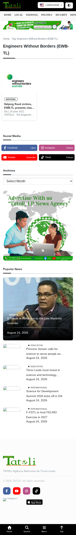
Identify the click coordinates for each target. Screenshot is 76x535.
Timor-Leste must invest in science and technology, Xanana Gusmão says (43, 373)
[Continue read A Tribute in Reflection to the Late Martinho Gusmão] (38, 308)
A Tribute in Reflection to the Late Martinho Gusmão (34, 321)
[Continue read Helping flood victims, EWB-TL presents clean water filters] (19, 81)
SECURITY (61, 15)
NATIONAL (32, 15)
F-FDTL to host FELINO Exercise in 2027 (41, 415)
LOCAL (19, 15)
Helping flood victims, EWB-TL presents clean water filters (18, 106)
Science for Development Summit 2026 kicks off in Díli (44, 394)
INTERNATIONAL (39, 387)
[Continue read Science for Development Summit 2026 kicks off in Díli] (11, 395)
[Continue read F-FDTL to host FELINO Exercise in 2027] (11, 416)
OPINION (13, 315)
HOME (7, 15)
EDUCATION (37, 345)
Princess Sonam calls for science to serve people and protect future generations (44, 351)
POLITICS (46, 15)
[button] (9, 529)
